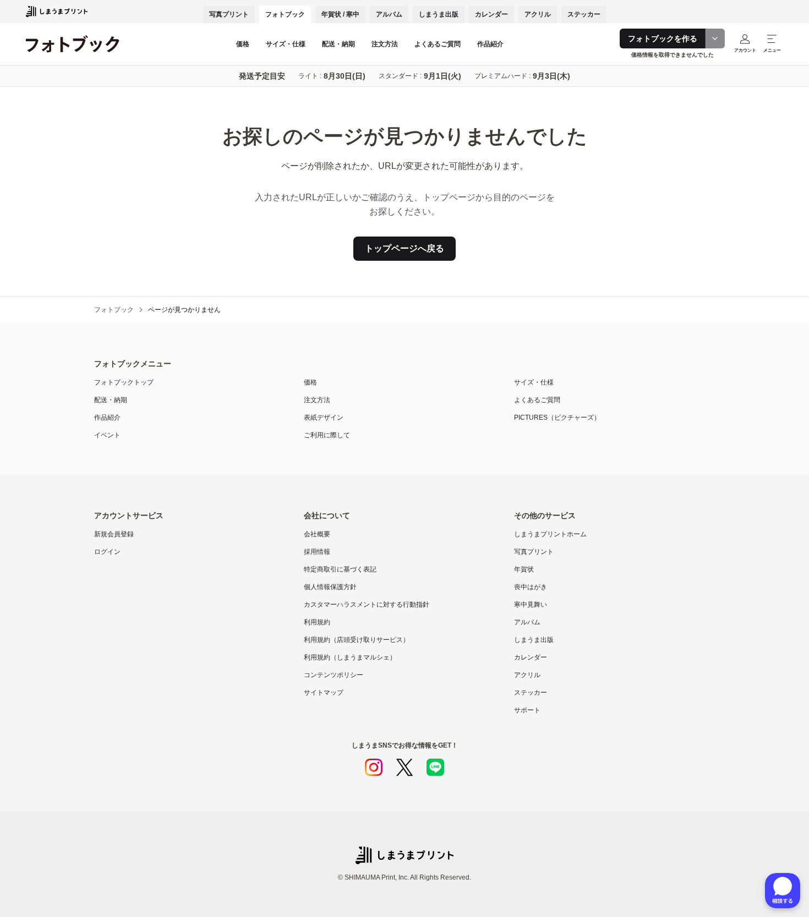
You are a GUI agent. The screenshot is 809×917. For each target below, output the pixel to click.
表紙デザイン (323, 417)
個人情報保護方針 (330, 587)
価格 (242, 44)
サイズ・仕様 (285, 44)
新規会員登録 (114, 534)
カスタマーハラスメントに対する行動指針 (366, 604)
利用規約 (317, 622)
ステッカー (583, 14)
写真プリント (229, 14)
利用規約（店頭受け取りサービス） (356, 640)
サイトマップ (323, 692)
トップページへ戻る (404, 248)
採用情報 (317, 552)
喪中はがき (530, 587)
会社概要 (317, 534)
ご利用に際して (327, 435)
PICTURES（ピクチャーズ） (557, 417)
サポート (527, 710)
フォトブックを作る (662, 38)
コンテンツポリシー (333, 675)
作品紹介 (490, 44)
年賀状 (524, 569)
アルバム (389, 14)
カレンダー (491, 14)
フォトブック (285, 14)
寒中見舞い (530, 604)
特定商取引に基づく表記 (340, 569)
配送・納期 (338, 44)
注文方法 (384, 44)
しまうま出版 (438, 14)
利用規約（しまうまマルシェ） (350, 657)
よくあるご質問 (437, 44)
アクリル (537, 14)
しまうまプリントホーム (550, 534)
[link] (184, 309)
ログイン (107, 552)
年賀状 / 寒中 (340, 14)
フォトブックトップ (124, 382)
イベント (107, 435)
